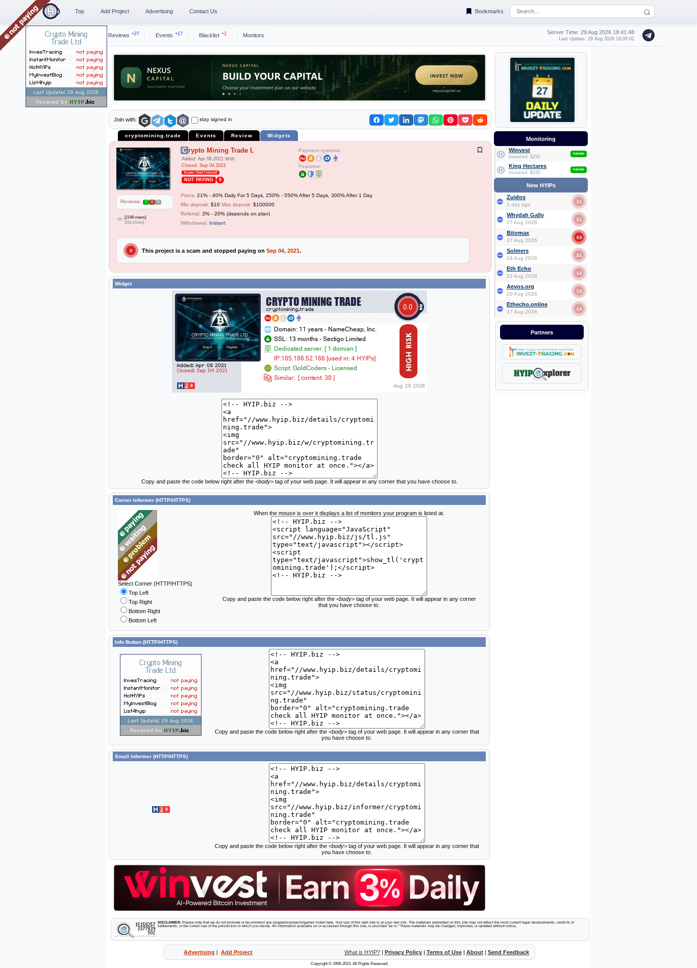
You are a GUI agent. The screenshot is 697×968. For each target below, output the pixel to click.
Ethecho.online (527, 304)
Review (242, 135)
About (474, 952)
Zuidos (516, 197)
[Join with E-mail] (183, 121)
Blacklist (213, 34)
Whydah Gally (525, 215)
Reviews (123, 34)
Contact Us (203, 11)
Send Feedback (508, 952)
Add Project (115, 11)
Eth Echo (519, 268)
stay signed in (216, 119)
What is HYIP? (362, 952)
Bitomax (518, 233)
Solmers (518, 251)
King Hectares (527, 166)
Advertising (159, 11)
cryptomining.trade (153, 135)
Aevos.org (520, 286)
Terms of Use (444, 952)
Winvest (519, 150)
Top (79, 11)
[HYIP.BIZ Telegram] (646, 35)
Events (169, 34)
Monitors (253, 35)
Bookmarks (489, 11)
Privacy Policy (403, 952)
